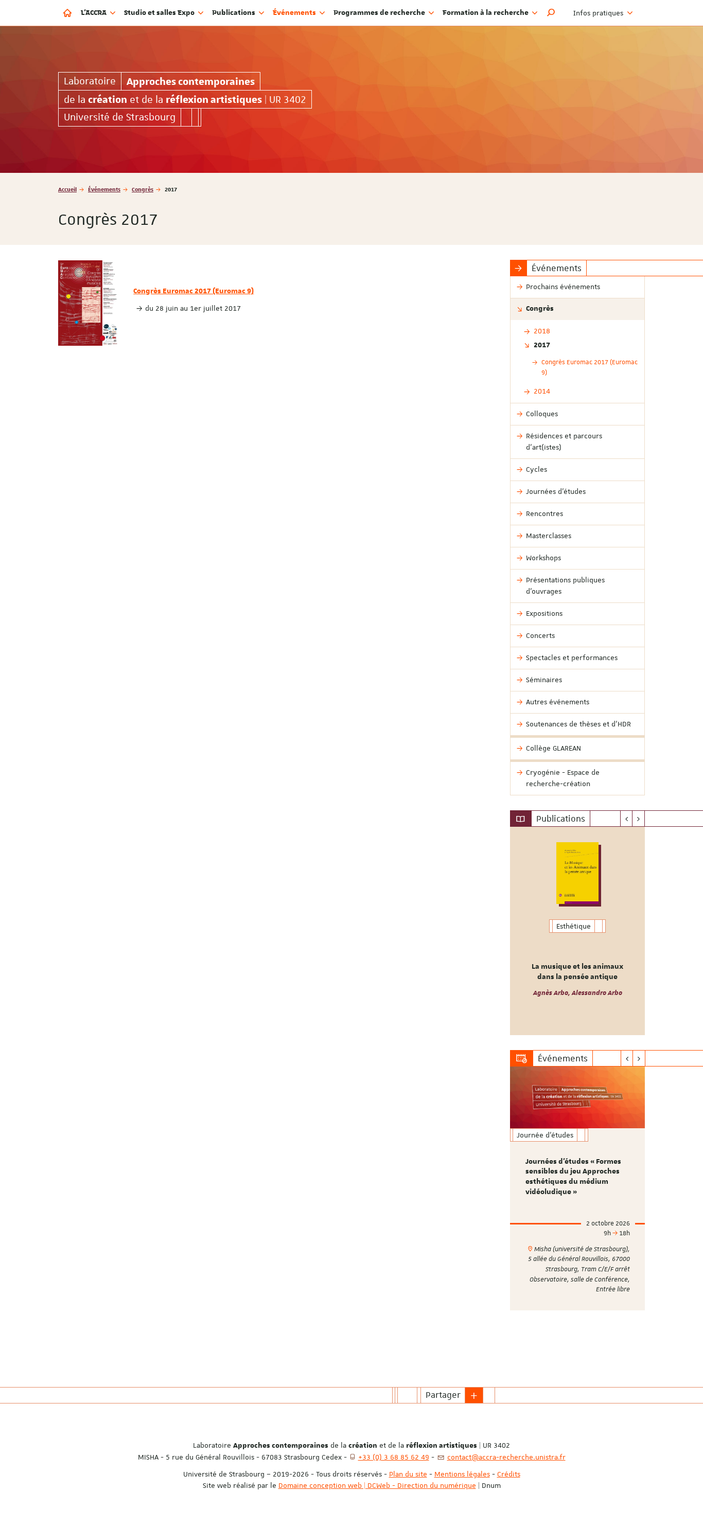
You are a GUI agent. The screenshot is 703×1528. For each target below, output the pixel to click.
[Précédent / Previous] (626, 818)
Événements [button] (295, 12)
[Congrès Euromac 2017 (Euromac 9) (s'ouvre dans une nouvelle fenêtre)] (88, 303)
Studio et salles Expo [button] (160, 12)
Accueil (67, 189)
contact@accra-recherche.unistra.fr (506, 1457)
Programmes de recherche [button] (380, 12)
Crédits (508, 1474)
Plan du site (408, 1474)
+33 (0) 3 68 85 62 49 (393, 1457)
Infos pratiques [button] (599, 12)
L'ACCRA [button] (94, 12)
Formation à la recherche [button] (486, 12)
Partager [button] (443, 1394)
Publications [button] (234, 12)
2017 (542, 345)
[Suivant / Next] (638, 818)
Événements (104, 189)
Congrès (142, 189)
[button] (551, 13)
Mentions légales (462, 1474)
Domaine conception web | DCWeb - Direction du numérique (377, 1485)
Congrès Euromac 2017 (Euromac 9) (193, 291)
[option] (577, 931)
